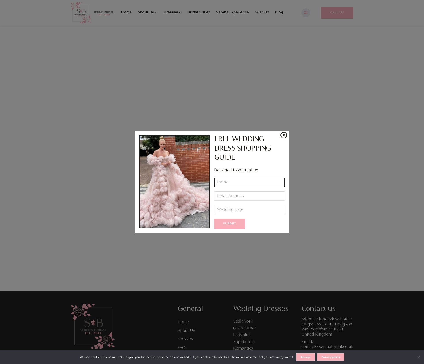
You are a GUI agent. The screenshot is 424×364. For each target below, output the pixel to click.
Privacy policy (330, 357)
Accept (306, 357)
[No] (418, 357)
